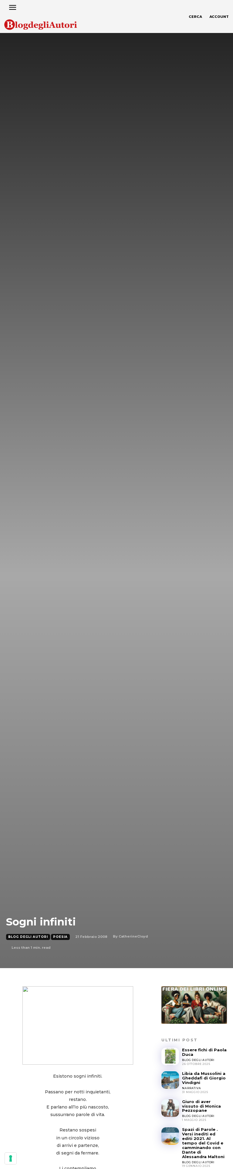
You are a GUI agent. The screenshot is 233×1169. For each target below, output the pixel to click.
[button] (195, 16)
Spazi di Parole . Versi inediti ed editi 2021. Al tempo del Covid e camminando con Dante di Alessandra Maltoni (203, 1143)
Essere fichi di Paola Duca (204, 1052)
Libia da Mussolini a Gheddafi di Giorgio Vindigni (204, 1078)
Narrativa (191, 1088)
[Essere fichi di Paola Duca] (170, 1056)
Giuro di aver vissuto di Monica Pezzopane (201, 1106)
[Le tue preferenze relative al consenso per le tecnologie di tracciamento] (10, 1158)
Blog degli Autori (28, 937)
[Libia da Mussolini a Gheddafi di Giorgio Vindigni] (170, 1080)
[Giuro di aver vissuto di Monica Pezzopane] (170, 1108)
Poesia (60, 937)
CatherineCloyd (133, 936)
